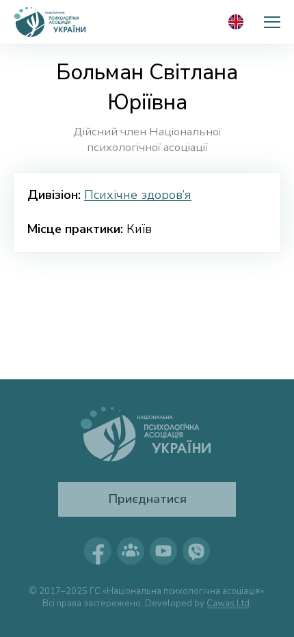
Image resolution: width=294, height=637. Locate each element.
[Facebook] (97, 551)
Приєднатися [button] (147, 499)
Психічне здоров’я (137, 195)
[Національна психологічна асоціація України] (51, 22)
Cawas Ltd (228, 603)
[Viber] (196, 551)
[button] (272, 22)
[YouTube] (163, 551)
